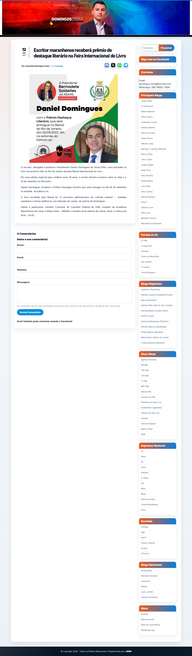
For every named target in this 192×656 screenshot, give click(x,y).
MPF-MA (145, 386)
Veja (143, 532)
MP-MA (144, 365)
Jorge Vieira (146, 101)
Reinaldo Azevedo (149, 576)
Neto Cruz (145, 213)
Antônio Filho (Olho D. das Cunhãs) (157, 305)
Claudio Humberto (149, 597)
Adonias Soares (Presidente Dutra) (157, 295)
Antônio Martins (148, 127)
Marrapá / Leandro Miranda (153, 149)
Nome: (20, 245)
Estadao (144, 472)
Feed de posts (147, 619)
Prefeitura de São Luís (151, 402)
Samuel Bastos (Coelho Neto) (154, 310)
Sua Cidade (146, 261)
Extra (143, 510)
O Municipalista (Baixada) (152, 343)
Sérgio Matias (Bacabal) (152, 332)
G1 (142, 451)
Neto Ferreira (147, 175)
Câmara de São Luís (150, 413)
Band (143, 494)
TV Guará (145, 267)
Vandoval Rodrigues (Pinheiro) (155, 321)
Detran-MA (146, 391)
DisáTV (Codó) (147, 316)
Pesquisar (166, 47)
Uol (142, 483)
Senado (144, 418)
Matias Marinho (148, 111)
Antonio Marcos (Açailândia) (154, 326)
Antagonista (146, 570)
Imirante (144, 251)
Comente (59, 66)
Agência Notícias (148, 359)
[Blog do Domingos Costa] (96, 18)
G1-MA (144, 240)
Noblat (144, 586)
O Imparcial (146, 246)
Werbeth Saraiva (148, 218)
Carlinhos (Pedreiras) (150, 289)
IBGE (143, 434)
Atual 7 (144, 202)
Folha (143, 456)
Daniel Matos (147, 181)
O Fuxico (145, 553)
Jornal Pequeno (148, 272)
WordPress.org (147, 630)
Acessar (144, 614)
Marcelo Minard (148, 197)
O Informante (147, 106)
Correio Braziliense (149, 504)
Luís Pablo (145, 186)
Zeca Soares (147, 191)
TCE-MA (145, 375)
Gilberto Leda (147, 143)
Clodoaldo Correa (149, 122)
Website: (22, 269)
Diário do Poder (148, 499)
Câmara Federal (148, 423)
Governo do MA (148, 397)
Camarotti (145, 581)
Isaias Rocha (147, 138)
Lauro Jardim (147, 592)
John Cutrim (146, 159)
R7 (142, 462)
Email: (20, 257)
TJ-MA (144, 381)
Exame (144, 548)
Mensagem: (23, 282)
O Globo (144, 478)
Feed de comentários (150, 625)
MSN (143, 488)
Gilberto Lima (147, 207)
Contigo (144, 527)
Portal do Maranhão (150, 256)
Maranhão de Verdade (151, 223)
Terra (143, 467)
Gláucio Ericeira (148, 133)
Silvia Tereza (147, 117)
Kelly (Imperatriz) (149, 300)
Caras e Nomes (148, 543)
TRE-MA (144, 370)
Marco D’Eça (147, 154)
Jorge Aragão (147, 165)
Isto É (143, 537)
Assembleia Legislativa (151, 407)
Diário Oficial (147, 429)
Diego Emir (146, 170)
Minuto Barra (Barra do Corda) (155, 337)
